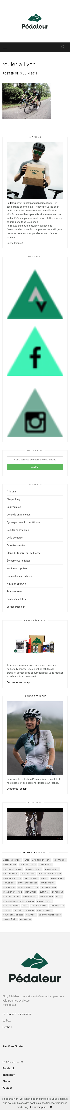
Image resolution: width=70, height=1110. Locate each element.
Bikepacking (13, 499)
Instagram (8, 1074)
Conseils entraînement (19, 514)
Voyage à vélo (10, 919)
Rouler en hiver (44, 901)
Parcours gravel (11, 897)
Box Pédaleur (14, 507)
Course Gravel (52, 869)
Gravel (44, 878)
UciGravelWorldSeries (50, 915)
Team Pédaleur (57, 906)
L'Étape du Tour (48, 887)
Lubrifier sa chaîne (12, 892)
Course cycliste (34, 869)
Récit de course (11, 906)
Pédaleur (11, 203)
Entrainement (28, 874)
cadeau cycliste (28, 864)
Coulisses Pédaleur (12, 869)
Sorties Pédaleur (16, 606)
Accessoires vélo (12, 860)
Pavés (59, 897)
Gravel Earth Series (27, 883)
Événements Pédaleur (18, 560)
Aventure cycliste (41, 860)
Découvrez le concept (18, 682)
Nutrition (44, 892)
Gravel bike (9, 883)
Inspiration (9, 887)
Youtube (7, 1087)
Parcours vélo (14, 591)
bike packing (60, 860)
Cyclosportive (10, 874)
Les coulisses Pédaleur (19, 576)
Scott (25, 906)
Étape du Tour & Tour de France (24, 553)
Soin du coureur (39, 906)
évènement (25, 919)
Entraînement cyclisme (49, 874)
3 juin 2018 (29, 73)
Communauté (45, 864)
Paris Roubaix (46, 897)
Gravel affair (57, 878)
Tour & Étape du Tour (24, 910)
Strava (6, 1081)
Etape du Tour (31, 878)
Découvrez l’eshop (17, 788)
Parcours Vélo (30, 897)
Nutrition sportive (16, 583)
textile (7, 910)
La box (6, 1020)
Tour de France (44, 910)
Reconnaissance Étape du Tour (18, 901)
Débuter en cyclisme (18, 530)
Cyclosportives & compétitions (23, 522)
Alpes (26, 860)
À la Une (11, 491)
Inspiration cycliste (17, 568)
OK (52, 1107)
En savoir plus (38, 1107)
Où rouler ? (57, 892)
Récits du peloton (16, 599)
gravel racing (48, 883)
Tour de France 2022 (13, 915)
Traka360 (30, 915)
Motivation (30, 892)
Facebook (8, 1068)
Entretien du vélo (16, 545)
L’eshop (7, 1027)
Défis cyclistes (15, 537)
